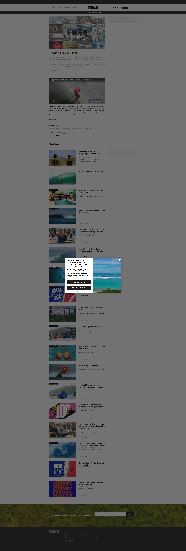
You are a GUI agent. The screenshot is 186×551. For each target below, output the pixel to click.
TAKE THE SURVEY (79, 282)
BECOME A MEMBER (78, 287)
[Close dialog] (119, 260)
